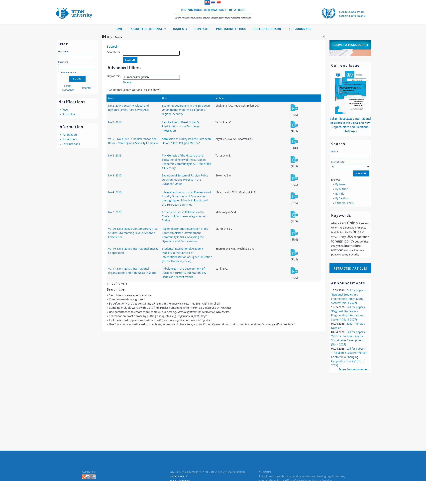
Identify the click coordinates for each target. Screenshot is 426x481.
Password (63, 61)
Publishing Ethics (231, 29)
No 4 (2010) (115, 192)
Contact (202, 29)
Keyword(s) (114, 76)
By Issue (340, 184)
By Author (341, 189)
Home (118, 29)
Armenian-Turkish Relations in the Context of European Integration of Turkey (184, 216)
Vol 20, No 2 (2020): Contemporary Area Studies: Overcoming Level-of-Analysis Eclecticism (133, 233)
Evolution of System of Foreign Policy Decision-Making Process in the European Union (185, 180)
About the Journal (146, 29)
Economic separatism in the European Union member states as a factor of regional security (186, 110)
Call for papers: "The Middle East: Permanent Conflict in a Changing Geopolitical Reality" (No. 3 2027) (349, 357)
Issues (178, 29)
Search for (113, 52)
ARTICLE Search (179, 476)
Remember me (68, 72)
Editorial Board (267, 29)
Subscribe (68, 114)
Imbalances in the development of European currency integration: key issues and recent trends (184, 273)
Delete (127, 82)
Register (86, 87)
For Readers (70, 134)
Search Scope (337, 161)
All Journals (300, 29)
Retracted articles (350, 268)
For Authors (69, 139)
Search (334, 151)
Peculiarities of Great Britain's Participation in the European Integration (180, 126)
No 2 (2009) (115, 212)
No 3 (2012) (115, 122)
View (65, 109)
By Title (339, 193)
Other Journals (344, 203)
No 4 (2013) (115, 155)
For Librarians (71, 144)
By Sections (342, 198)
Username (63, 51)
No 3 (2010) (115, 175)
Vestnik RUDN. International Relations (213, 13)
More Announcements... (354, 369)
